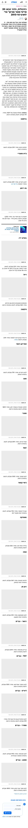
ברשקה (21, 793)
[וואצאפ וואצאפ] (5, 2)
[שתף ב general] (2, 2)
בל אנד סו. (14, 184)
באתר (16, 340)
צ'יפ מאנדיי (16, 793)
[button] (21, 2)
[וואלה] (14, 2)
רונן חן (25, 793)
